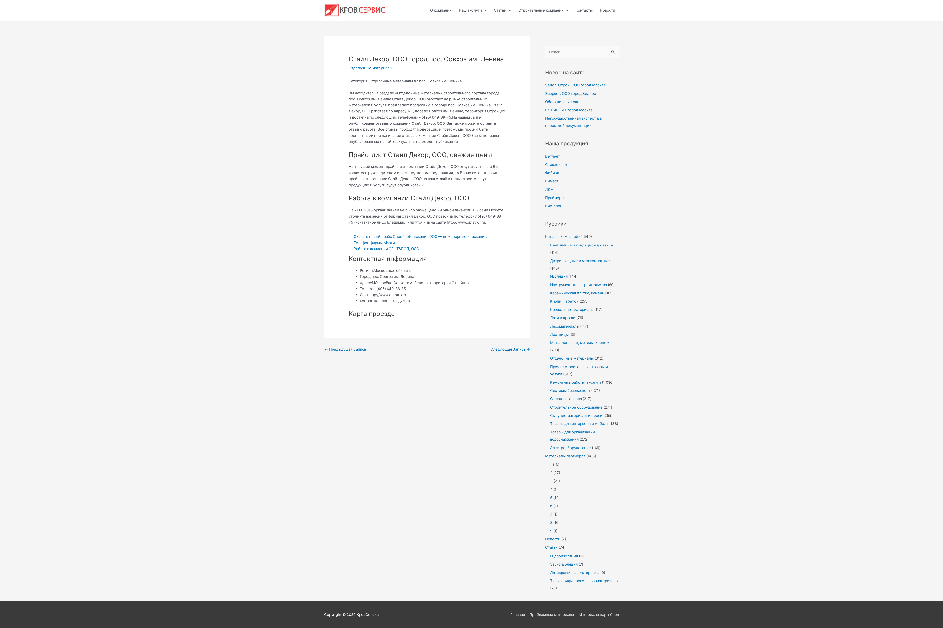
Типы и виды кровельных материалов (584, 580)
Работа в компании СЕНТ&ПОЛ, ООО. (387, 248)
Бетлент (552, 156)
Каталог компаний (561, 236)
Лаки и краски (562, 317)
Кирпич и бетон (564, 301)
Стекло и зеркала (566, 398)
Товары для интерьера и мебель (579, 423)
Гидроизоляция (564, 556)
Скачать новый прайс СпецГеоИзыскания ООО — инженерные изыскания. (420, 236)
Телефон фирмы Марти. (375, 242)
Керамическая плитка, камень (577, 293)
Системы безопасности (571, 390)
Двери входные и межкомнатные (580, 261)
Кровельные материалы (571, 309)
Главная (517, 614)
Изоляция (559, 276)
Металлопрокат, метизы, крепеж (579, 342)
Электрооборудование (570, 447)
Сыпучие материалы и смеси (576, 415)
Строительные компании (541, 10)
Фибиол (552, 172)
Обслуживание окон (563, 101)
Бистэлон (553, 206)
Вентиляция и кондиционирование (581, 245)
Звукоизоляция (564, 564)
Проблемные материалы (551, 614)
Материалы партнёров (565, 456)
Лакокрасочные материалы (574, 572)
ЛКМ (549, 189)
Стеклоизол (556, 164)
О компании (441, 10)
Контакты (584, 10)
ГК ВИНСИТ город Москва (568, 110)
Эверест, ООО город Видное (570, 93)
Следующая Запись (510, 349)
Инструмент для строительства (578, 284)
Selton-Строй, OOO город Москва (575, 85)
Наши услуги (470, 10)
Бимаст (551, 181)
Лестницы (559, 334)
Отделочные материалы (370, 68)
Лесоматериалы (564, 326)
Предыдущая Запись (345, 349)
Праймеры (554, 197)
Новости (607, 10)
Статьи (500, 10)
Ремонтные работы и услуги (575, 382)
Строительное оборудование (576, 407)
